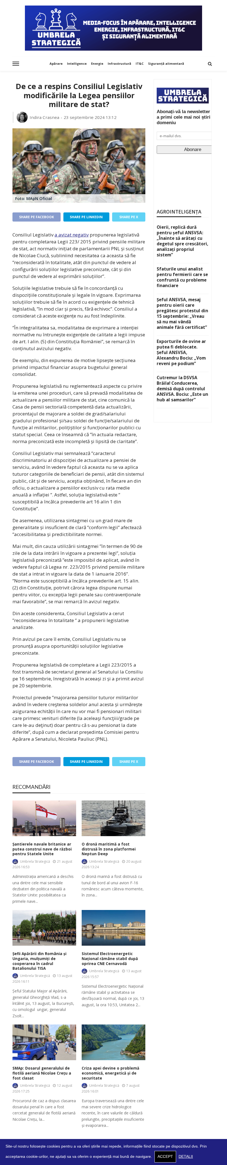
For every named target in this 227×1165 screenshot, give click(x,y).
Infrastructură (119, 63)
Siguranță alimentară (166, 63)
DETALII (186, 1156)
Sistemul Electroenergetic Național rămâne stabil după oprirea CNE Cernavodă (110, 958)
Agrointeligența (179, 212)
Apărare (56, 63)
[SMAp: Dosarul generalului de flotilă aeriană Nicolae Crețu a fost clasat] (44, 1042)
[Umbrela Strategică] (113, 28)
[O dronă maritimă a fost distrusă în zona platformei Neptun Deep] (113, 818)
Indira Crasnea (44, 117)
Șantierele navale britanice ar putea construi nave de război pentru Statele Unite (42, 849)
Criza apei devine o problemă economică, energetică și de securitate (110, 1073)
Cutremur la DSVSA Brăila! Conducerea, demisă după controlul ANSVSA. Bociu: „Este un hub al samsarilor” (182, 388)
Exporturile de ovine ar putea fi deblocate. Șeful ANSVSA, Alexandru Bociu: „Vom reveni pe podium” (181, 352)
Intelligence (77, 63)
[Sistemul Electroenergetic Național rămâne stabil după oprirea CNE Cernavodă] (113, 928)
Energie (97, 63)
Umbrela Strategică (35, 861)
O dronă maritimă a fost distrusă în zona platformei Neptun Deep (109, 849)
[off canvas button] (15, 63)
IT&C (140, 63)
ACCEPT (165, 1156)
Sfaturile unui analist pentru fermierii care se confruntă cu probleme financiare (182, 277)
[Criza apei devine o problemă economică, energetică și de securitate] (113, 1042)
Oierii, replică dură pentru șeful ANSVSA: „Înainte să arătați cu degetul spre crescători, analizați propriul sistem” (182, 241)
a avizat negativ (72, 235)
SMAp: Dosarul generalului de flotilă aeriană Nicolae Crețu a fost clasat (41, 1073)
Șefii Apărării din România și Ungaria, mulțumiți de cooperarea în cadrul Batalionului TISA (39, 961)
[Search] (210, 63)
